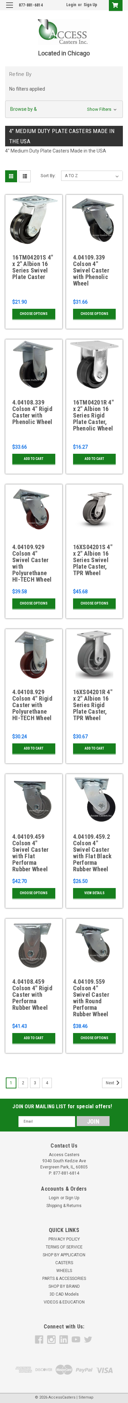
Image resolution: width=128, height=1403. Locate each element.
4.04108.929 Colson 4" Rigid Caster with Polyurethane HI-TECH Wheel (32, 705)
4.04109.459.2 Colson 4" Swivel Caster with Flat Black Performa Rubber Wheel (92, 853)
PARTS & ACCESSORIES (64, 1278)
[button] (64, 109)
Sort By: (48, 175)
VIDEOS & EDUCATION (64, 1302)
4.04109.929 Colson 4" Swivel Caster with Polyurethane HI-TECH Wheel (32, 563)
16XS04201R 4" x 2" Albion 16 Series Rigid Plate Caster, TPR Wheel (92, 705)
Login (71, 4)
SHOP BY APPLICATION (64, 1255)
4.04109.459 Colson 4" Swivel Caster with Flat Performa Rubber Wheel (30, 853)
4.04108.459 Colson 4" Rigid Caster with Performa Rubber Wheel (32, 994)
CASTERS (64, 1262)
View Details (94, 893)
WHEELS (64, 1270)
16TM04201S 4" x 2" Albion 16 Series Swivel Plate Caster (32, 267)
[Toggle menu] (9, 9)
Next (110, 1083)
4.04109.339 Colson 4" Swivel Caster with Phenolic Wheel (91, 270)
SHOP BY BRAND (64, 1286)
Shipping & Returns (64, 1205)
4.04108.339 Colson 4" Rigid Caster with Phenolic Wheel (32, 412)
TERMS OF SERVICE (64, 1247)
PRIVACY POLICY (64, 1239)
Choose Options (33, 314)
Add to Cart (33, 459)
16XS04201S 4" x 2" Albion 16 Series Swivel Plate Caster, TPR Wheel (92, 560)
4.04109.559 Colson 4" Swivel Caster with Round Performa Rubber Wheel (91, 998)
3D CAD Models (64, 1294)
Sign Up (90, 4)
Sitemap (86, 1397)
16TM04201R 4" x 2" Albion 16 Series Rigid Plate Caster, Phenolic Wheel (93, 415)
